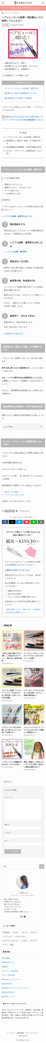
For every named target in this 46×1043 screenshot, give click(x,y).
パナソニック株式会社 (10, 971)
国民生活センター (8, 962)
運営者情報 (20, 1033)
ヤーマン (33, 940)
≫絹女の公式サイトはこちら (17, 570)
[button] (5, 522)
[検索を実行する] (41, 866)
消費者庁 (5, 967)
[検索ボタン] (3, 3)
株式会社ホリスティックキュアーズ (15, 988)
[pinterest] (24, 916)
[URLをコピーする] (41, 522)
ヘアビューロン (24, 511)
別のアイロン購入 (11, 492)
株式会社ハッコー (8, 996)
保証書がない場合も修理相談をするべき (20, 93)
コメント (8, 797)
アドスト (16, 932)
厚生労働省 (6, 958)
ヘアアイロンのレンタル (14, 495)
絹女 (12, 945)
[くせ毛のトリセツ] (23, 3)
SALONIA (6, 932)
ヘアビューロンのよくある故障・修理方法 (21, 88)
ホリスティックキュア (10, 940)
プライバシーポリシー (32, 1033)
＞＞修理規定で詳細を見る (12, 334)
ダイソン (34, 932)
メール (7, 832)
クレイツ (25, 932)
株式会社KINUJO (8, 992)
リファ (5, 945)
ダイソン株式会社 (8, 975)
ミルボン (24, 940)
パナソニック (7, 936)
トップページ (11, 1033)
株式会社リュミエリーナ (11, 979)
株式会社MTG (7, 984)
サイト (6, 840)
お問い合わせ (23, 1036)
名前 (6, 824)
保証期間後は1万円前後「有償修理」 (19, 98)
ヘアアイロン (9, 511)
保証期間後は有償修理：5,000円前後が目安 (23, 147)
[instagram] (21, 916)
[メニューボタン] (43, 3)
